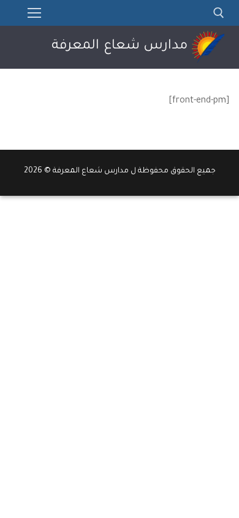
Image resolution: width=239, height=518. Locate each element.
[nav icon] (34, 13)
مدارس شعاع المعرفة (119, 46)
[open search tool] (218, 12)
